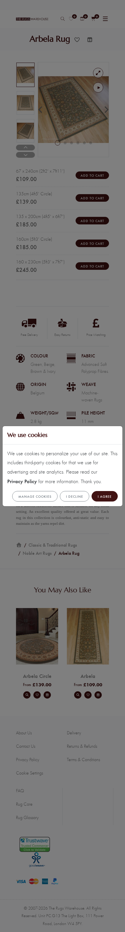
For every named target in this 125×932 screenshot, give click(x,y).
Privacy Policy (22, 481)
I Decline (74, 496)
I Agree (105, 496)
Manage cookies (34, 496)
